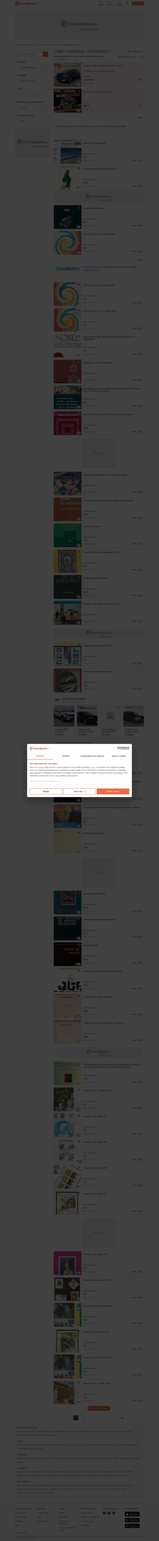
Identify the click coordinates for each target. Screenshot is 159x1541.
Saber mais (78, 791)
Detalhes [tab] (65, 756)
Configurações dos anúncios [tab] (92, 756)
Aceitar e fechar (113, 791)
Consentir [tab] (40, 756)
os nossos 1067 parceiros (46, 767)
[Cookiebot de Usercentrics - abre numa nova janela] (119, 748)
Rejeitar (46, 791)
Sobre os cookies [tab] (119, 756)
